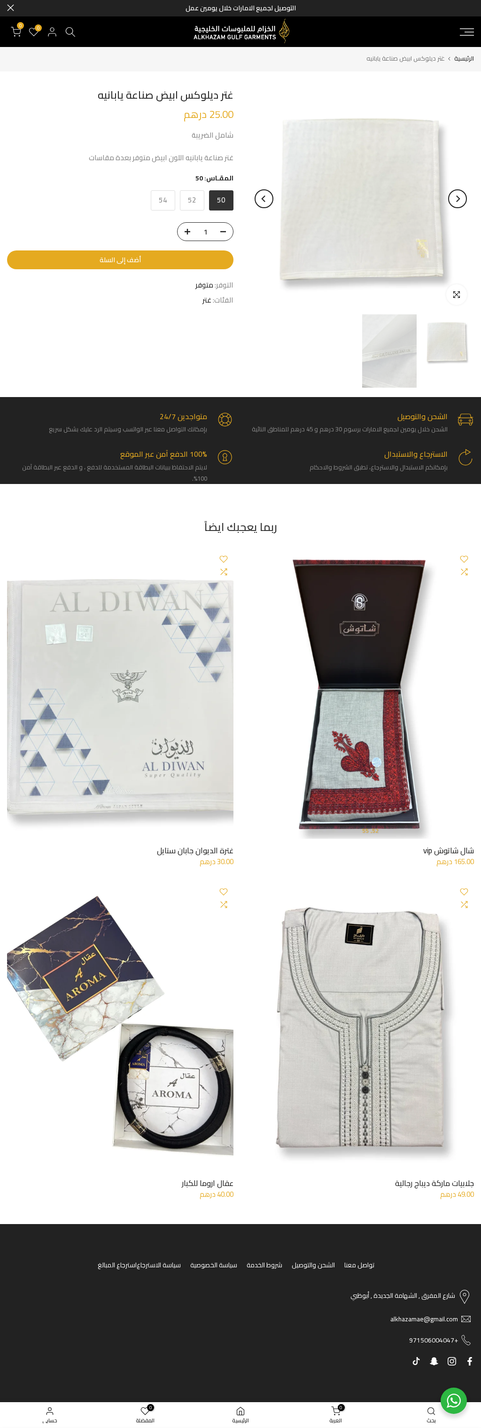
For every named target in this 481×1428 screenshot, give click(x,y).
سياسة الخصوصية (213, 1265)
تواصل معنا (359, 1265)
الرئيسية (464, 58)
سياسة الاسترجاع (159, 1265)
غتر (206, 300)
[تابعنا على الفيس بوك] (469, 1361)
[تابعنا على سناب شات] (434, 1361)
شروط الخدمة (264, 1265)
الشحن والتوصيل (313, 1265)
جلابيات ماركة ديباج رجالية (434, 1183)
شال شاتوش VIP (448, 850)
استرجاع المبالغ (117, 1265)
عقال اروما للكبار (207, 1183)
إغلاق (470, 7)
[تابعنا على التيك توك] (416, 1361)
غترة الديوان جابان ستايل (195, 850)
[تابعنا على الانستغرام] (452, 1361)
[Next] (264, 198)
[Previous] (457, 198)
